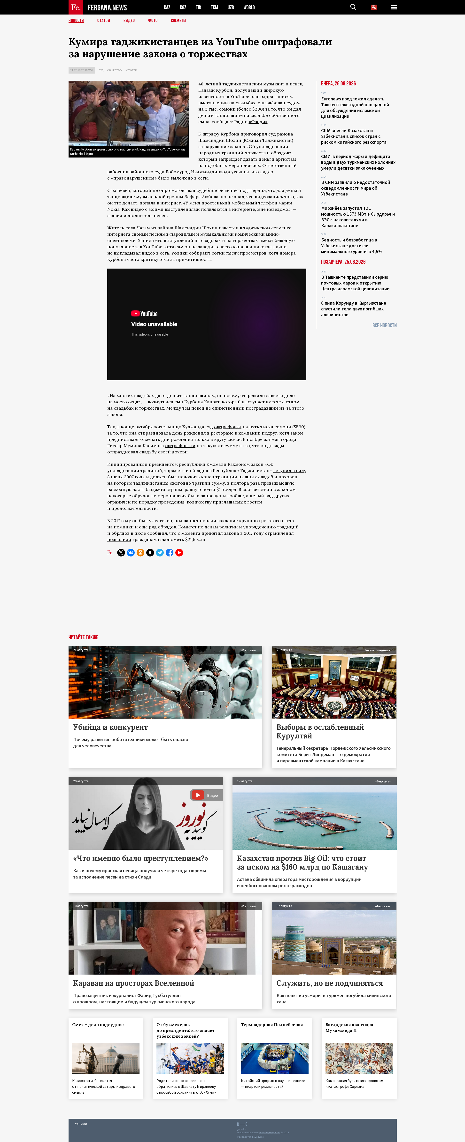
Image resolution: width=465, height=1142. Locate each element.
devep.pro (258, 1136)
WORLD (249, 7)
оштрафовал (227, 426)
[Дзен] (150, 552)
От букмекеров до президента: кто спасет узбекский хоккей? (185, 1030)
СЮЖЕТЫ (178, 20)
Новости (76, 20)
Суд (101, 70)
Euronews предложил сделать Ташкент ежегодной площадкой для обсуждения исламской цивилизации (355, 107)
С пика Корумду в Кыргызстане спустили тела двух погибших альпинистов (353, 308)
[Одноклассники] (140, 552)
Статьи (103, 20)
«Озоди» (258, 121)
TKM (214, 7)
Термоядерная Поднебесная (272, 1024)
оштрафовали (180, 445)
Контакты (81, 1123)
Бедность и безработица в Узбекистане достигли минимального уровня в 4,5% (351, 245)
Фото (153, 20)
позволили (119, 539)
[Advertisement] (232, 598)
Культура (131, 70)
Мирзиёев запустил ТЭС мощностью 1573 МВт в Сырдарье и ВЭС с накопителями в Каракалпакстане (358, 216)
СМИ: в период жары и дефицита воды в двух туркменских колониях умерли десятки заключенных (358, 162)
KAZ (167, 7)
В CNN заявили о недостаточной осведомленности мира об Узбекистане (355, 188)
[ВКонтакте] (131, 552)
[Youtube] (179, 552)
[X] (121, 552)
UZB (231, 7)
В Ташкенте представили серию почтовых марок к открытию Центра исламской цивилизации (355, 283)
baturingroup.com (269, 1132)
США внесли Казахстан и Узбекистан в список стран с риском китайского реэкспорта (354, 136)
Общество (114, 70)
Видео (129, 20)
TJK (198, 7)
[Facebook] (169, 552)
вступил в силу (289, 470)
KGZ (183, 7)
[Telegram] (160, 552)
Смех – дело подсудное (98, 1024)
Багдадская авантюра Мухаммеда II (349, 1027)
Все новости (384, 325)
